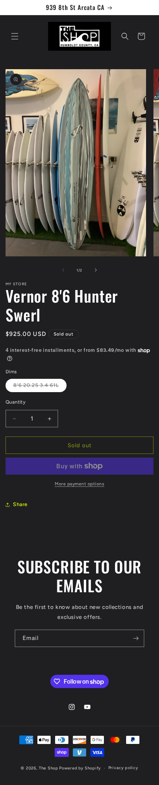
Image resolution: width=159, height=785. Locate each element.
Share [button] (20, 504)
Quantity (16, 402)
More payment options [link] (79, 483)
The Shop (48, 768)
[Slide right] (96, 270)
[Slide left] (63, 270)
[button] (15, 36)
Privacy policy (123, 767)
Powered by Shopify (80, 768)
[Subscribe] (136, 638)
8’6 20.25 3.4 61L (40, 387)
